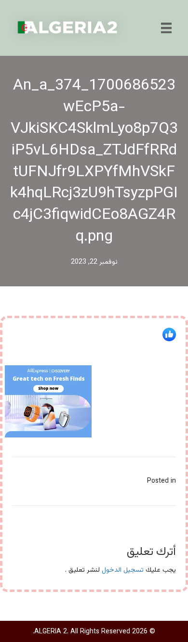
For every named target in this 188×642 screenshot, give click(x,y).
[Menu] (166, 28)
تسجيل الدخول (123, 570)
